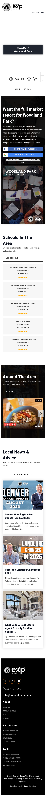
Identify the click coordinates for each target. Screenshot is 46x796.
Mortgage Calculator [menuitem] (12, 762)
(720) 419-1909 (37, 13)
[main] (23, 337)
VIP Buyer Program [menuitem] (10, 731)
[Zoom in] (42, 73)
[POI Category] (11, 79)
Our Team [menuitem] (6, 707)
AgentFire (23, 781)
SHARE (39, 400)
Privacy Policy (27, 779)
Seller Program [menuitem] (9, 734)
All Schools (12, 258)
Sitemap (18, 779)
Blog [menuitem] (5, 715)
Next (41, 413)
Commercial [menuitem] (8, 738)
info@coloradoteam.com (18, 695)
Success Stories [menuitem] (9, 711)
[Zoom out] (42, 77)
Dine (11, 391)
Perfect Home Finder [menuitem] (11, 754)
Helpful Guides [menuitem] (9, 766)
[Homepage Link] (12, 7)
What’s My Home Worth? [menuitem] (12, 758)
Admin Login (8, 779)
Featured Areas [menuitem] (9, 742)
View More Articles (23, 474)
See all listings (23, 89)
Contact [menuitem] (6, 718)
